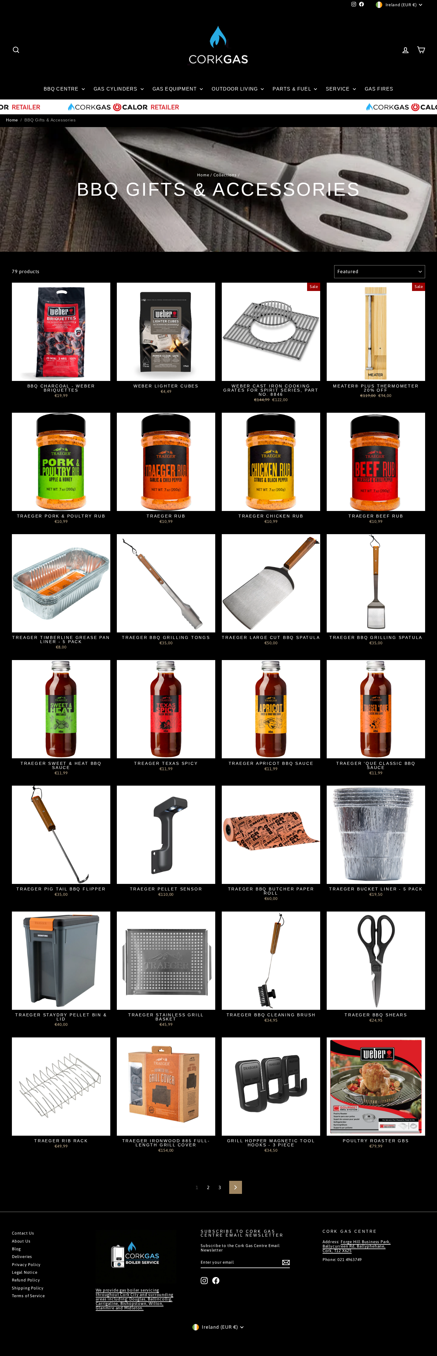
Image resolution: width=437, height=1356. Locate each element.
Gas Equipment (176, 88)
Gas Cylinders (116, 88)
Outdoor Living (235, 88)
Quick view (61, 374)
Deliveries (22, 1256)
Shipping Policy (28, 1288)
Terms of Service (28, 1295)
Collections (225, 175)
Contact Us (23, 1233)
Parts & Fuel (292, 88)
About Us (21, 1241)
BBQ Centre (62, 88)
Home (12, 120)
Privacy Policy (26, 1264)
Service (338, 88)
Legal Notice (24, 1272)
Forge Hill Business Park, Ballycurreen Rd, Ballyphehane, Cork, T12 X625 (357, 1246)
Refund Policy (26, 1280)
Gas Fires (379, 88)
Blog (16, 1248)
